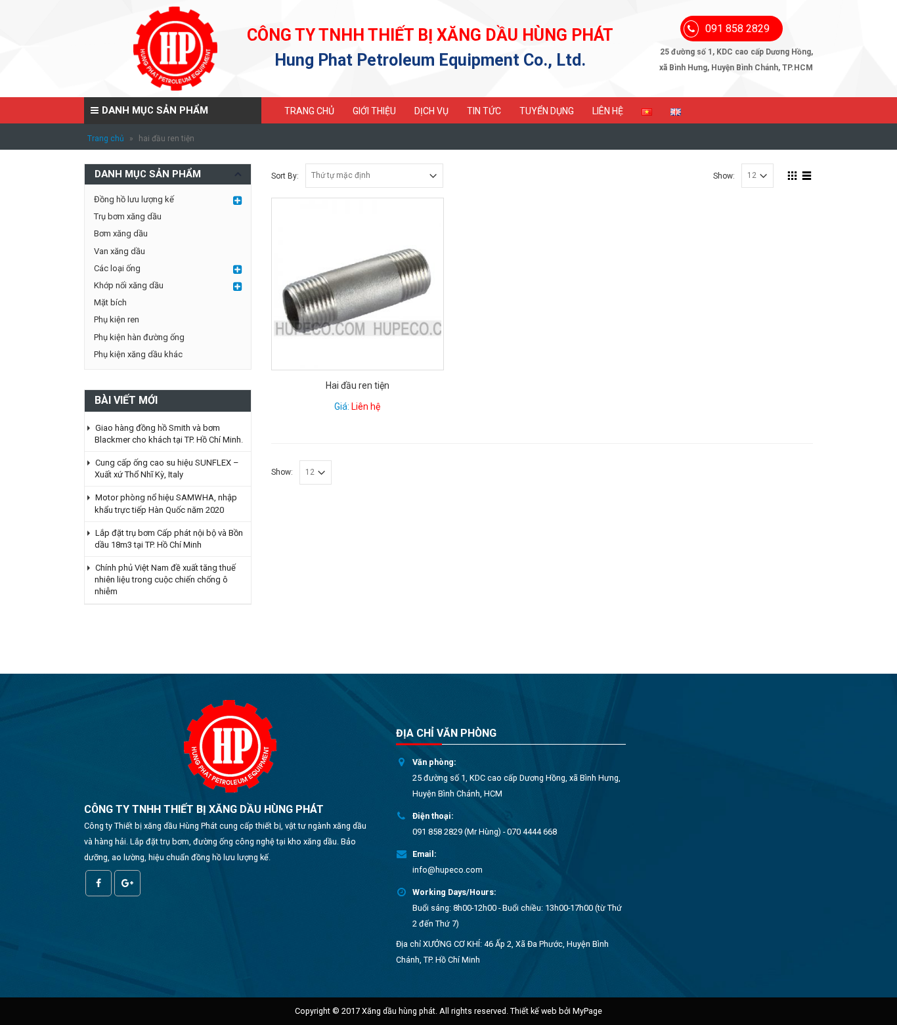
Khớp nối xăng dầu (129, 285)
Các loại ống (117, 268)
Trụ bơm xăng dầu (128, 216)
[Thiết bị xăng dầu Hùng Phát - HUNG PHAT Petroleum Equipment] (175, 49)
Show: (724, 176)
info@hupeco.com (447, 870)
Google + (127, 883)
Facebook (98, 883)
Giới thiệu (374, 111)
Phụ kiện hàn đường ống (139, 337)
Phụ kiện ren (116, 319)
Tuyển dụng (546, 111)
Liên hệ (607, 111)
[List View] (807, 174)
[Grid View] (793, 174)
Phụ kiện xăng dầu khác (138, 354)
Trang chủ (309, 111)
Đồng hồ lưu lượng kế (134, 199)
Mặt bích (110, 302)
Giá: (357, 406)
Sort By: (285, 176)
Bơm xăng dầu (121, 233)
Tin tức (484, 111)
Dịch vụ (431, 111)
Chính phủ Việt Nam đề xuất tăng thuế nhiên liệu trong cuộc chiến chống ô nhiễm (165, 579)
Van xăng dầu (119, 251)
